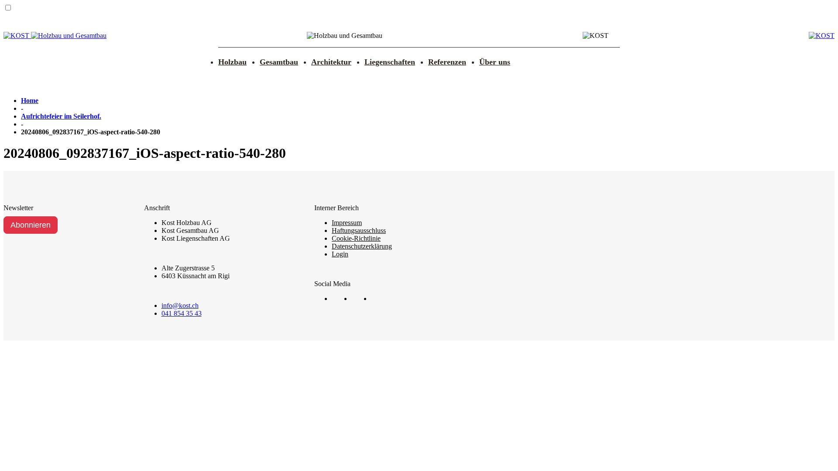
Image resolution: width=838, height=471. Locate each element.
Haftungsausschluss (359, 230)
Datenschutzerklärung (362, 246)
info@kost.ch (180, 305)
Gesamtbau (279, 62)
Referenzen (447, 62)
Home (29, 100)
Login (340, 254)
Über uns (494, 62)
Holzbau (232, 62)
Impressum (347, 222)
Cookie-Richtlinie (356, 238)
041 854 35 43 (181, 313)
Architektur (331, 62)
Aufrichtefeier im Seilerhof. (61, 116)
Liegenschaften (389, 62)
